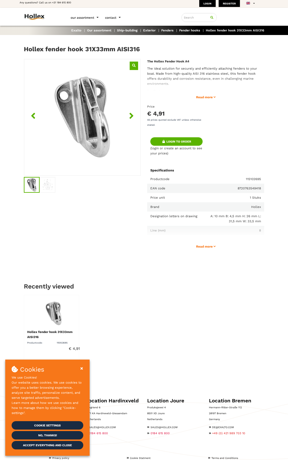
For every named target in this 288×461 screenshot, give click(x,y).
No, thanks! (47, 435)
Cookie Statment (140, 458)
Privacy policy (60, 458)
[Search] (212, 17)
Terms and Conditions (224, 458)
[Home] (41, 16)
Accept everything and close (47, 445)
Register (229, 3)
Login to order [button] (178, 141)
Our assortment (82, 17)
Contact (110, 17)
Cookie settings (47, 425)
